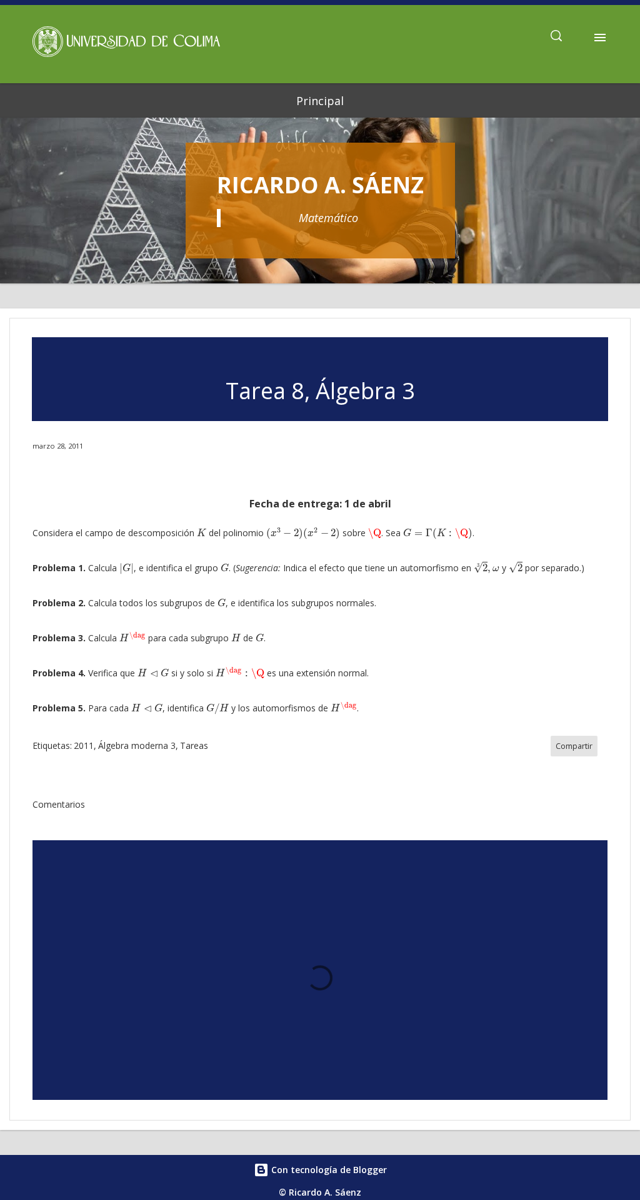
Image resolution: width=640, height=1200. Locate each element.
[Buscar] (556, 37)
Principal (320, 100)
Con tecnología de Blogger (328, 1170)
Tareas (194, 745)
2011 (84, 745)
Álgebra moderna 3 (137, 745)
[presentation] (201, 532)
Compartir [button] (574, 746)
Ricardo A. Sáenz (320, 185)
